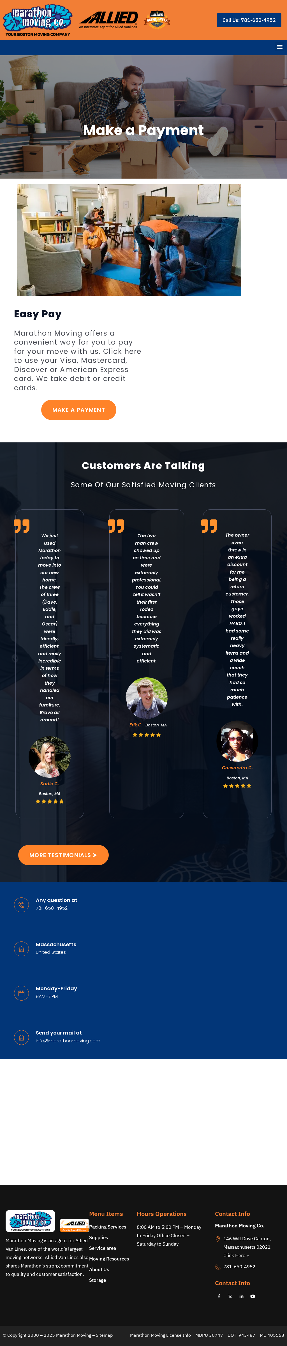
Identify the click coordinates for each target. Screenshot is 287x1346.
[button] (279, 46)
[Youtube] (253, 1296)
